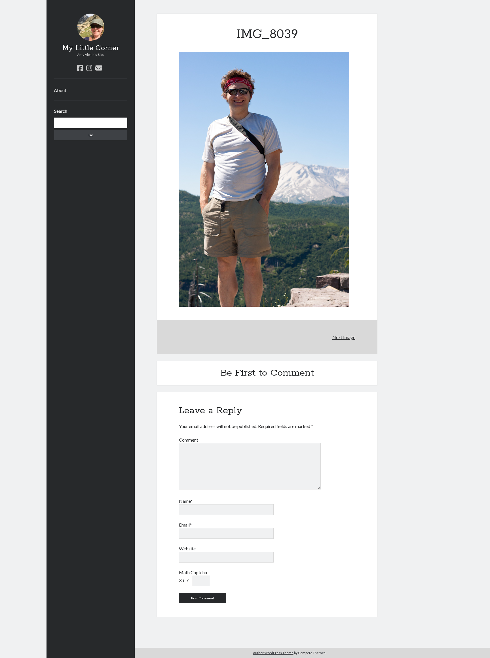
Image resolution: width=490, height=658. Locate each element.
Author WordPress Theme (273, 653)
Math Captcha (193, 572)
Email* (185, 524)
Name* (186, 501)
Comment (188, 439)
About (60, 90)
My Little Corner (90, 48)
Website (187, 548)
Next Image (343, 337)
